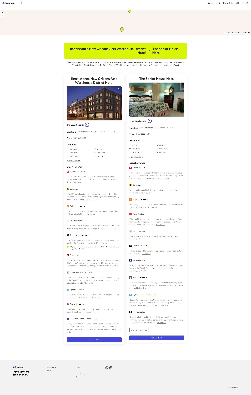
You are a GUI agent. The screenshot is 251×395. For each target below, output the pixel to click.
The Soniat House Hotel (157, 79)
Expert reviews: (74, 166)
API (237, 3)
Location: (71, 131)
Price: (69, 138)
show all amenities (73, 161)
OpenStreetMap (236, 33)
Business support (81, 374)
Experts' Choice (228, 3)
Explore (210, 3)
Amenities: (72, 144)
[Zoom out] (2, 15)
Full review (77, 182)
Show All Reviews (139, 330)
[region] (125, 22)
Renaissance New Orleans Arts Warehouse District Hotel (94, 80)
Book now (94, 340)
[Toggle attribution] (249, 33)
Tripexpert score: (75, 124)
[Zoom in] (2, 12)
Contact (78, 377)
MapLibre (227, 33)
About (218, 3)
